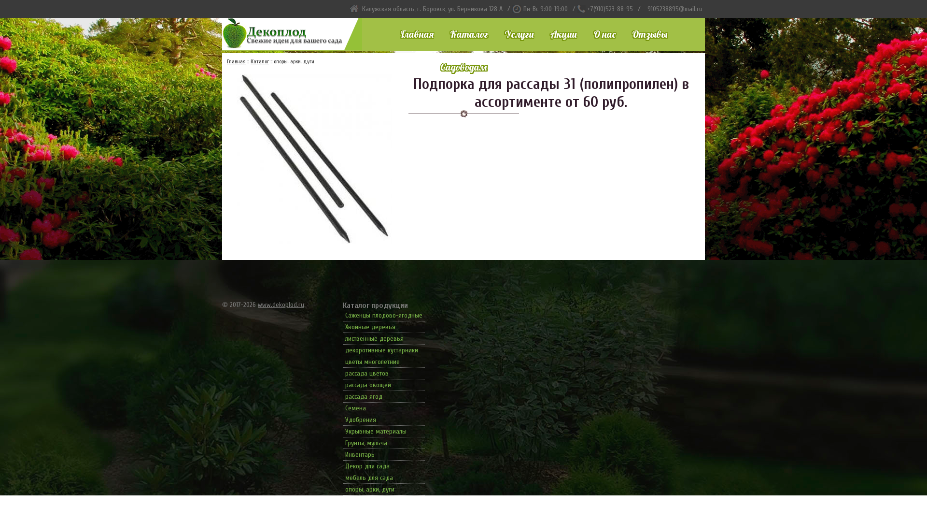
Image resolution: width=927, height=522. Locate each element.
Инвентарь (360, 454)
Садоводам (463, 67)
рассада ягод (363, 396)
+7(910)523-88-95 (610, 9)
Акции (563, 34)
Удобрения (360, 420)
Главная (417, 34)
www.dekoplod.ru (281, 305)
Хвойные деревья (370, 327)
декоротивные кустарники (381, 350)
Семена (355, 408)
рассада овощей (368, 385)
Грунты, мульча (366, 443)
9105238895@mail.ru (674, 9)
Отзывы (649, 34)
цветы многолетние (372, 362)
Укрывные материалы (376, 431)
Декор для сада (367, 466)
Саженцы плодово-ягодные (383, 315)
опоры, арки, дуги (369, 489)
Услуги (519, 34)
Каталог (469, 34)
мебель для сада (369, 478)
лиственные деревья (374, 338)
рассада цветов (367, 373)
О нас (604, 34)
